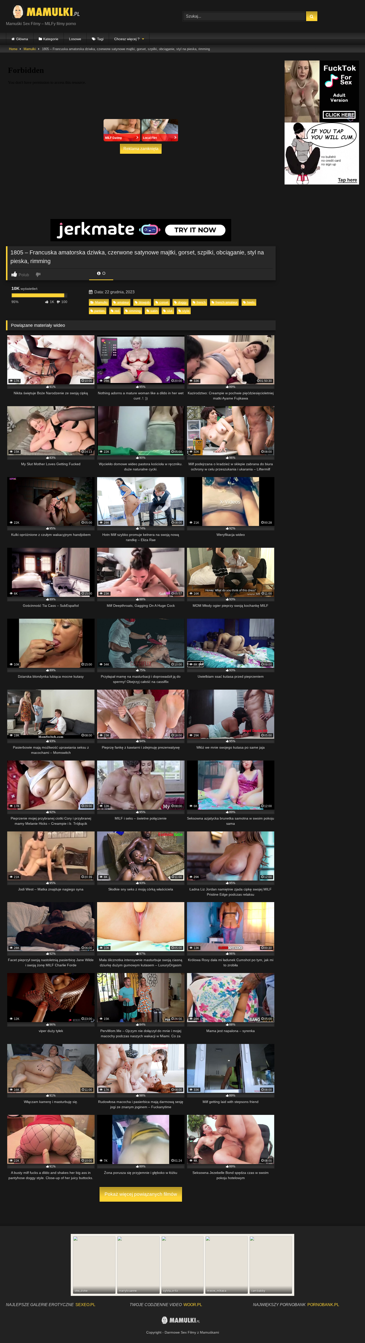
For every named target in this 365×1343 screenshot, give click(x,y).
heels (251, 302)
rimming (135, 311)
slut (169, 311)
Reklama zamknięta (140, 149)
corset (163, 302)
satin (153, 311)
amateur (123, 302)
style (185, 311)
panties (99, 311)
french (201, 302)
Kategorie (50, 39)
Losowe (75, 39)
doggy (182, 302)
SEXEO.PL (85, 1305)
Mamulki (30, 49)
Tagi (100, 39)
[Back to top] (349, 1328)
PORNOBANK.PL (323, 1305)
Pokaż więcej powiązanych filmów (141, 1194)
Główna (22, 39)
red (117, 311)
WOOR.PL (192, 1305)
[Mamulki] (49, 12)
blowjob (144, 302)
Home (13, 49)
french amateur (226, 302)
